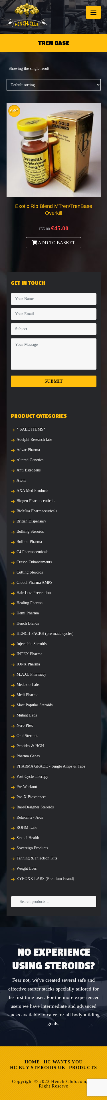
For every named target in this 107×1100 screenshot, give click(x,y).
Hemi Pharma (28, 613)
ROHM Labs (27, 827)
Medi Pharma (27, 695)
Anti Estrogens (29, 470)
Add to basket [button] (56, 242)
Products (83, 1067)
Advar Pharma (28, 450)
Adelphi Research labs (34, 439)
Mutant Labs (27, 715)
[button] (93, 12)
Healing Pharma (30, 603)
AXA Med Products (32, 490)
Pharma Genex (28, 756)
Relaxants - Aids (30, 817)
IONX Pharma (28, 664)
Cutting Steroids (30, 572)
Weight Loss (27, 868)
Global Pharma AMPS (35, 582)
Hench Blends (28, 623)
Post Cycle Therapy (32, 776)
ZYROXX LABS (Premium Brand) (45, 878)
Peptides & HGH (30, 746)
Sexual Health (28, 838)
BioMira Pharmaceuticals (37, 511)
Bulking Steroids (30, 531)
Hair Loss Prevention (34, 593)
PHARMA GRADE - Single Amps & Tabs (51, 766)
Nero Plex (25, 725)
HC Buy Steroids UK (37, 1067)
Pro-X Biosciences (31, 797)
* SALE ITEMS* (31, 429)
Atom (21, 480)
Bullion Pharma (29, 542)
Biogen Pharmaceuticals (36, 501)
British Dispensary (31, 521)
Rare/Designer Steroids (35, 807)
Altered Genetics (30, 460)
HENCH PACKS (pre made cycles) (45, 633)
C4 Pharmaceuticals (32, 552)
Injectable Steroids (32, 644)
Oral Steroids (27, 736)
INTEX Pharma (29, 654)
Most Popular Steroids (35, 705)
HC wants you (63, 1061)
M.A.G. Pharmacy (31, 674)
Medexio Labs (28, 684)
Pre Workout (27, 787)
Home (32, 1061)
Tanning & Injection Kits (37, 858)
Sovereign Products (32, 848)
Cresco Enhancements (34, 562)
